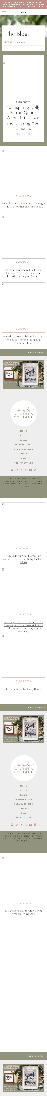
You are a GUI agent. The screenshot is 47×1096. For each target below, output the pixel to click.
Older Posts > (37, 353)
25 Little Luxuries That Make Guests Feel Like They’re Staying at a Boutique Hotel (24, 340)
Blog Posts (22, 102)
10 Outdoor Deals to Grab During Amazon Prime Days (23, 912)
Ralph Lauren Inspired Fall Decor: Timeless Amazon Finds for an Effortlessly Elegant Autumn (23, 273)
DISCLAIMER (29, 481)
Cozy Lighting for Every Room (23, 689)
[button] (4, 12)
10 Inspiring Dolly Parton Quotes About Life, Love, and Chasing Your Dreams (23, 118)
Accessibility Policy (20, 484)
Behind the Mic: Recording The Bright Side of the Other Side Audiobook (23, 205)
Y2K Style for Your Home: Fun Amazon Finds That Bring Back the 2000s (23, 559)
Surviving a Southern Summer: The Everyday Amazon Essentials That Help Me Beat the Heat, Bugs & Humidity (23, 627)
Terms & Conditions (13, 481)
